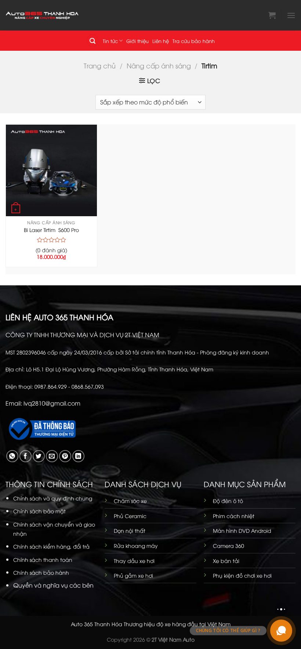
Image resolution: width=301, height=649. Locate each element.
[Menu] (291, 15)
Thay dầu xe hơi (134, 560)
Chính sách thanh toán (42, 559)
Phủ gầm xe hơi (133, 575)
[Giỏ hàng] (272, 15)
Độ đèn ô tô (228, 500)
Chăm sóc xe (130, 500)
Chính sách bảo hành (41, 572)
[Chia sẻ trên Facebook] (25, 456)
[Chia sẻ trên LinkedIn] (78, 456)
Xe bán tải (226, 560)
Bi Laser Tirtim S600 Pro (51, 230)
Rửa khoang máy (136, 545)
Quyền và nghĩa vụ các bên (53, 585)
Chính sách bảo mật (39, 510)
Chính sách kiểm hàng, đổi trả (51, 546)
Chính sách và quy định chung (52, 498)
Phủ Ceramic (130, 515)
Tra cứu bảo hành (194, 41)
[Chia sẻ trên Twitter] (39, 456)
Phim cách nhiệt (233, 515)
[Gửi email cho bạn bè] (52, 456)
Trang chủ (100, 65)
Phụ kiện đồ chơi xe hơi (242, 575)
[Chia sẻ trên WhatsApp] (12, 456)
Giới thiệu (137, 41)
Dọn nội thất (129, 530)
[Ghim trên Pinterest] (65, 456)
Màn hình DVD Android (242, 530)
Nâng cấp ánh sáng (159, 65)
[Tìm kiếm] (92, 41)
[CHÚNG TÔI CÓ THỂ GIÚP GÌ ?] (281, 631)
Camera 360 (228, 545)
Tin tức (110, 41)
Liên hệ (160, 41)
